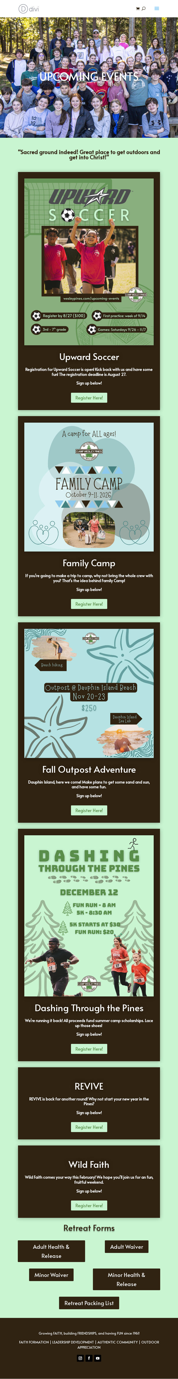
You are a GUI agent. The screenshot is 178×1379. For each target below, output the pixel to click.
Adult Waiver (126, 1246)
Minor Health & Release (126, 1279)
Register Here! (89, 398)
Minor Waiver (51, 1274)
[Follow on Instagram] (80, 1358)
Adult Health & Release (51, 1251)
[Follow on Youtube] (97, 1358)
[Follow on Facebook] (89, 1358)
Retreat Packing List (89, 1303)
